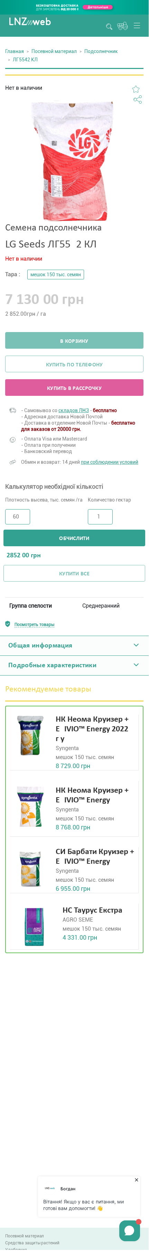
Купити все (74, 574)
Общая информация (40, 645)
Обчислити (74, 538)
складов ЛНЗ (73, 410)
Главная (14, 51)
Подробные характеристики (52, 665)
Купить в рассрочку (74, 388)
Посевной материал (54, 51)
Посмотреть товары (34, 624)
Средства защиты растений (32, 1243)
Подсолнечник (101, 51)
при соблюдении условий (109, 462)
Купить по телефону (74, 365)
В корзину (74, 341)
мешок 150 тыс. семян (55, 274)
